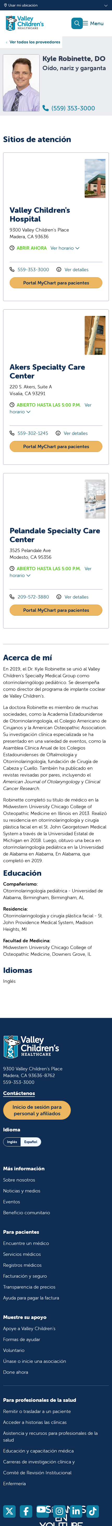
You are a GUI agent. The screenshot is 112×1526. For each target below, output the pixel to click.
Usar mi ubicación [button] (23, 5)
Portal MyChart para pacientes (56, 283)
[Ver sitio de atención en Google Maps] (45, 178)
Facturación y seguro (25, 1276)
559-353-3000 (33, 270)
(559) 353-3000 (72, 108)
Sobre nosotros (19, 1180)
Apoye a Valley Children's (29, 1328)
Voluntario (13, 1350)
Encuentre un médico (26, 1243)
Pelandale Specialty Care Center (55, 535)
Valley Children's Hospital (40, 214)
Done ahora (15, 1372)
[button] (93, 23)
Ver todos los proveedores (35, 41)
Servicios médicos (22, 1254)
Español (30, 1141)
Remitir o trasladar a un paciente (37, 1411)
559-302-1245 (32, 433)
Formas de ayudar (21, 1339)
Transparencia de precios (29, 1287)
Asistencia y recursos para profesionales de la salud (50, 1436)
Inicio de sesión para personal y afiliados (37, 1110)
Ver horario (63, 248)
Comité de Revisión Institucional (37, 1473)
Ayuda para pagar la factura (31, 1298)
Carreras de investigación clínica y (39, 1462)
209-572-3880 (33, 597)
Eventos (11, 1202)
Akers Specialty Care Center (47, 371)
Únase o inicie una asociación (34, 1361)
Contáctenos (19, 1093)
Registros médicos (22, 1265)
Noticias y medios (21, 1191)
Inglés (12, 1141)
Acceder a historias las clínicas (35, 1422)
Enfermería (14, 1484)
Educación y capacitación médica (38, 1451)
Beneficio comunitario (26, 1213)
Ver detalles (76, 270)
